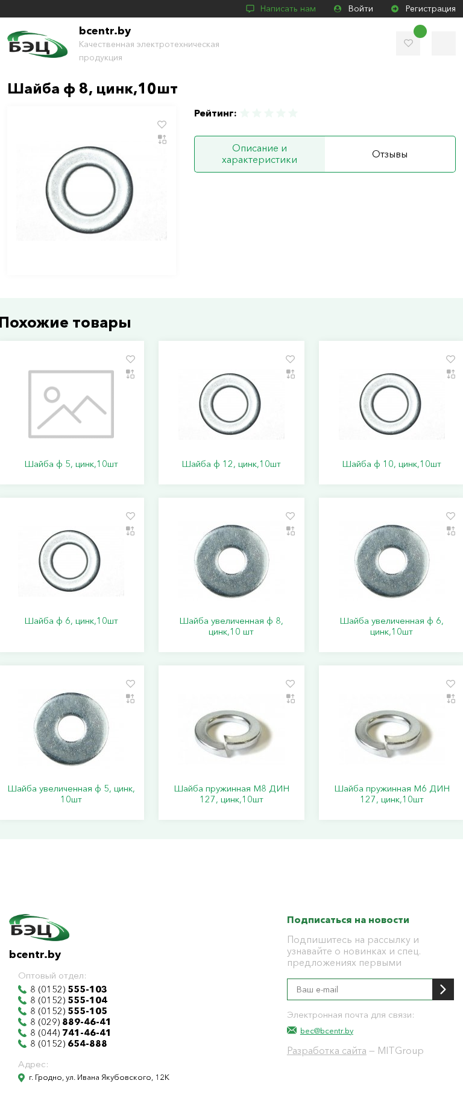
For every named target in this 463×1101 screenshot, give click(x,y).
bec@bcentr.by (326, 1030)
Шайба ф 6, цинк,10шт (71, 620)
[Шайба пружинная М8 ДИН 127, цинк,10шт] (231, 729)
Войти (360, 8)
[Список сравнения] (444, 43)
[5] (292, 113)
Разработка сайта (327, 1050)
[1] (245, 113)
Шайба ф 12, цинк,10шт (231, 463)
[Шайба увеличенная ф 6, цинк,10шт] (392, 561)
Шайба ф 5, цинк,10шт (71, 463)
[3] (269, 113)
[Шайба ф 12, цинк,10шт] (231, 404)
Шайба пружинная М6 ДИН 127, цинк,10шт (392, 794)
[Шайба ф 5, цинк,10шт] (71, 404)
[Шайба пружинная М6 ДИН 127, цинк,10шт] (392, 729)
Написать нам (288, 8)
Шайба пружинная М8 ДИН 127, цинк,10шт (231, 794)
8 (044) (71, 1032)
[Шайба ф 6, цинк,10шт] (71, 561)
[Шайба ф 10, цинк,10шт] (392, 404)
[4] (281, 113)
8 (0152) (68, 989)
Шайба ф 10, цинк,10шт (391, 463)
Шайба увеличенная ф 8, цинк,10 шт (231, 626)
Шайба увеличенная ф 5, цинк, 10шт (71, 794)
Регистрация (431, 8)
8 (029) (71, 1022)
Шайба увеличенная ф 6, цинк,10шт (391, 626)
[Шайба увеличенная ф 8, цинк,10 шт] (231, 561)
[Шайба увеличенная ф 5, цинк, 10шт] (71, 729)
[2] (257, 113)
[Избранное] (408, 43)
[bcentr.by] (37, 44)
